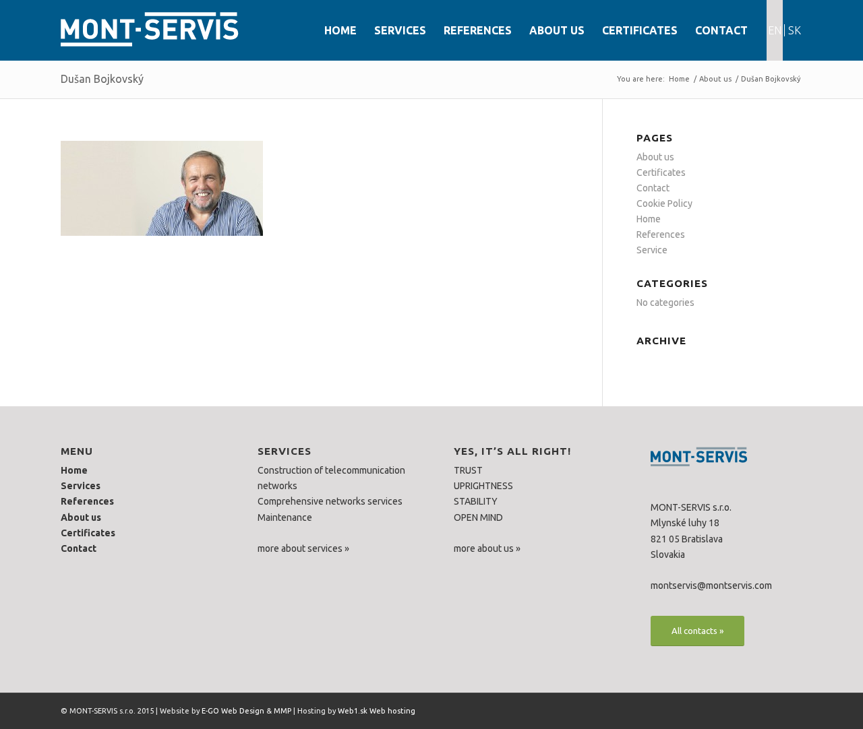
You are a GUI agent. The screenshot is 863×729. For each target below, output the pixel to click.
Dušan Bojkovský (102, 79)
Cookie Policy (664, 203)
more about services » (303, 548)
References (660, 234)
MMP (282, 711)
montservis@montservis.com (711, 585)
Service (651, 250)
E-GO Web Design (233, 711)
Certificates (661, 172)
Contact (652, 188)
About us (715, 79)
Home (679, 79)
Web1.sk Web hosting (376, 711)
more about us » (487, 548)
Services (80, 485)
